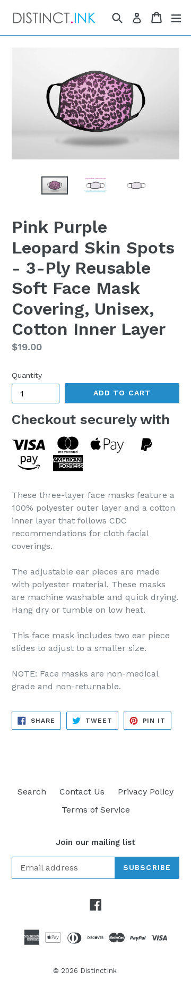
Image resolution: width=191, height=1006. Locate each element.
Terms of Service (96, 810)
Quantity (27, 375)
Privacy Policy (145, 792)
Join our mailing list (95, 842)
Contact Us (82, 792)
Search (32, 792)
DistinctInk (98, 971)
